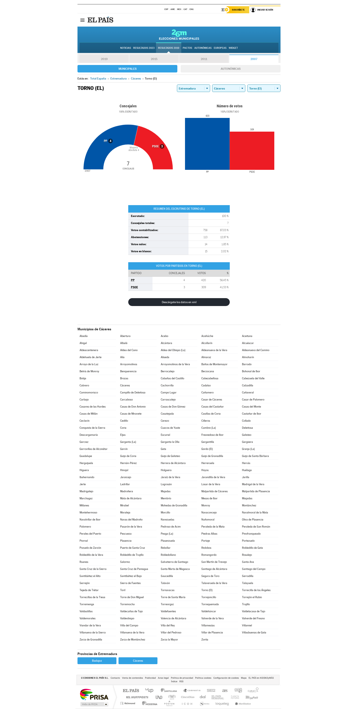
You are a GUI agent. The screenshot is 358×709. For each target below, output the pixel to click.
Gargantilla (207, 441)
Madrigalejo (86, 491)
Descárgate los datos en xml (179, 302)
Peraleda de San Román (256, 526)
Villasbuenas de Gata (254, 632)
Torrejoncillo (208, 597)
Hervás (246, 463)
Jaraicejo (125, 477)
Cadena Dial (203, 697)
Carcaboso (126, 399)
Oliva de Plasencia (252, 519)
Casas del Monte (251, 406)
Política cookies (203, 678)
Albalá (123, 343)
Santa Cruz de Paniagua (134, 569)
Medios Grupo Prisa (94, 704)
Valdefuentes (168, 611)
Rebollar (166, 547)
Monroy (205, 505)
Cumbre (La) (208, 427)
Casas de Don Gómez (173, 406)
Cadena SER (210, 690)
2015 (154, 59)
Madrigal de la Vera (253, 484)
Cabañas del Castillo (172, 378)
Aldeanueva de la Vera (214, 350)
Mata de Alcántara (131, 498)
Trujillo (246, 604)
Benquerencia (128, 371)
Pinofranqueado (251, 533)
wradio (171, 697)
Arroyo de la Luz (89, 364)
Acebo (164, 336)
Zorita (204, 639)
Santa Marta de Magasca (175, 569)
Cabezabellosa (209, 378)
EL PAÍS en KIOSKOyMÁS (261, 678)
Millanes (84, 505)
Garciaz (84, 441)
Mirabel (124, 505)
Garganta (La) (128, 441)
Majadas (166, 491)
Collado (246, 420)
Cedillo (124, 420)
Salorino (125, 561)
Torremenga (87, 604)
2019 (104, 59)
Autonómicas (231, 68)
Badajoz (97, 660)
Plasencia (126, 540)
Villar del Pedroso (171, 632)
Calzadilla (247, 385)
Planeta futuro (233, 697)
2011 (204, 59)
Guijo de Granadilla (212, 456)
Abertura (125, 336)
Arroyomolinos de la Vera (175, 364)
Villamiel (247, 625)
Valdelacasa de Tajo (253, 611)
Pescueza (126, 533)
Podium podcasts (169, 703)
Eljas (123, 434)
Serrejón (85, 583)
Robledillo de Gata (252, 547)
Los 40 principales (150, 690)
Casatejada (167, 413)
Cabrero (84, 385)
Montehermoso (88, 512)
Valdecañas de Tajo (131, 611)
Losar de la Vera (210, 484)
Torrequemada (210, 604)
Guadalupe (86, 456)
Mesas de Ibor (209, 498)
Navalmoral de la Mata (255, 512)
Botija (83, 378)
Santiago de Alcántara (214, 569)
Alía (122, 357)
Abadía (84, 336)
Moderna (149, 703)
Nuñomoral (207, 519)
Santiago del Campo (253, 569)
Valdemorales (88, 618)
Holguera (166, 470)
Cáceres (125, 385)
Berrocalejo (167, 371)
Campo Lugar (169, 392)
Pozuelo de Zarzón (90, 547)
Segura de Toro (210, 576)
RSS (181, 681)
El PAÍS (131, 690)
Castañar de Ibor (251, 413)
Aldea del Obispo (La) (173, 350)
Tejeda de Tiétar (89, 590)
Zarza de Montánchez (132, 639)
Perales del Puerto (90, 533)
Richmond (128, 703)
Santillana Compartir (192, 690)
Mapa (244, 678)
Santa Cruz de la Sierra (93, 569)
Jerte (83, 484)
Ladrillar (125, 484)
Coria (123, 427)
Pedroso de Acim (171, 526)
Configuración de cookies (226, 678)
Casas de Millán (89, 413)
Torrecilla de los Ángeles (256, 590)
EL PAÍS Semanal (218, 697)
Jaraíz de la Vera (170, 477)
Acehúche (207, 336)
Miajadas (247, 498)
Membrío (166, 498)
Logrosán (166, 484)
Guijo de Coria (128, 456)
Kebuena (248, 697)
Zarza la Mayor (169, 639)
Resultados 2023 (144, 48)
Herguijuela (86, 463)
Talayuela (247, 583)
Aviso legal (163, 678)
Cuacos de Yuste (170, 427)
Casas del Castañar (212, 406)
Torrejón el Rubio (252, 597)
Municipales (128, 68)
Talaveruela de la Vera (214, 583)
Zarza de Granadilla (91, 639)
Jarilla (245, 477)
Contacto (115, 678)
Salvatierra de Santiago (174, 561)
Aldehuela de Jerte (91, 357)
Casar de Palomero (253, 399)
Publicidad (150, 678)
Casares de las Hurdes (93, 406)
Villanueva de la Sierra (93, 632)
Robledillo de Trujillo (132, 554)
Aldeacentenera (89, 350)
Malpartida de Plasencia (256, 491)
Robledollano (168, 554)
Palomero (85, 526)
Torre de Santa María (173, 597)
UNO (159, 697)
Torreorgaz (167, 604)
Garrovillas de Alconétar (94, 449)
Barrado (247, 364)
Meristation (242, 703)
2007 (253, 59)
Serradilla (247, 576)
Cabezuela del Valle (253, 378)
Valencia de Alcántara (173, 618)
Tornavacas (167, 590)
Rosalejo (247, 554)
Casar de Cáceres (211, 399)
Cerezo (165, 420)
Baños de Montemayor (214, 364)
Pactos (187, 48)
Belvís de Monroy (89, 371)
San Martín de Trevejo (214, 561)
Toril (122, 590)
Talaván (165, 583)
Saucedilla (167, 576)
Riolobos (206, 547)
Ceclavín (85, 420)
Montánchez (249, 505)
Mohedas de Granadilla (174, 505)
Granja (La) (248, 449)
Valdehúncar (208, 611)
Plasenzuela (168, 540)
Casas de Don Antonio (133, 406)
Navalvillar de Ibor (90, 519)
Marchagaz (86, 498)
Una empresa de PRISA (94, 694)
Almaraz (206, 357)
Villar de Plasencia (212, 632)
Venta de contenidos (132, 678)
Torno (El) (207, 590)
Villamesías (208, 625)
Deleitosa (247, 427)
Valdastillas (86, 611)
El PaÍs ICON (187, 703)
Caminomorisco (89, 392)
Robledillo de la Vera (91, 554)
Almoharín (248, 357)
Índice (174, 681)
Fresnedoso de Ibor (212, 434)
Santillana (170, 690)
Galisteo (246, 434)
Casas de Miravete (131, 413)
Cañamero (207, 392)
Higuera (84, 470)
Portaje (205, 540)
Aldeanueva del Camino (255, 350)
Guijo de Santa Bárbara (255, 456)
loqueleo (222, 703)
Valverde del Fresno (253, 618)
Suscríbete (238, 9)
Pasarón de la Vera (131, 526)
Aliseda (165, 357)
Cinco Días (187, 697)
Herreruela (207, 463)
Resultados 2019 (168, 48)
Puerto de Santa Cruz (132, 547)
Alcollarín (206, 343)
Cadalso (206, 385)
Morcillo (165, 512)
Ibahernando (87, 477)
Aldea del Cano (129, 350)
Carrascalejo (168, 399)
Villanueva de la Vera (132, 632)
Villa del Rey (168, 625)
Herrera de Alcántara (173, 463)
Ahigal (83, 343)
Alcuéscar (248, 343)
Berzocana (207, 371)
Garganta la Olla (170, 441)
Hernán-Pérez (128, 463)
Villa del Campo (129, 625)
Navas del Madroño (131, 519)
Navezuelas (167, 519)
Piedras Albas (209, 533)
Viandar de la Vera (90, 625)
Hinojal (124, 470)
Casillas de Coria (211, 413)
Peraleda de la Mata (213, 526)
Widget (233, 48)
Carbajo (84, 399)
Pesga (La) (167, 533)
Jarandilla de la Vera (213, 477)
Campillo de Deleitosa (132, 392)
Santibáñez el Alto (90, 576)
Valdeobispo (127, 618)
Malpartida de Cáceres (214, 491)
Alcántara (166, 343)
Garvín (124, 449)
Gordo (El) (207, 449)
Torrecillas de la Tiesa (92, 597)
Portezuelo (248, 540)
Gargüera (247, 441)
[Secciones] (82, 20)
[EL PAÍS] (100, 20)
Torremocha (127, 604)
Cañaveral (248, 392)
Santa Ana (248, 561)
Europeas (220, 48)
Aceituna (247, 336)
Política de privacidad (182, 678)
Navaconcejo (209, 512)
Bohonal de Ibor (251, 371)
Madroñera (126, 491)
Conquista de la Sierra (92, 427)
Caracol (252, 690)
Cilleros (205, 420)
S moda (204, 703)
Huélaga (247, 470)
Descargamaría (89, 434)
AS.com (223, 690)
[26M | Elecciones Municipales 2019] (179, 34)
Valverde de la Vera (212, 618)
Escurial (165, 434)
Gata (163, 449)
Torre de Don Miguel (132, 597)
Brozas (124, 378)
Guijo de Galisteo (170, 456)
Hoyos (205, 470)
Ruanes (84, 561)
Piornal (84, 540)
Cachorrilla (167, 385)
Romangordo (208, 554)
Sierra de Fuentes (130, 583)
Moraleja (125, 512)
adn (236, 690)
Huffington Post (136, 697)
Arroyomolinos (128, 364)
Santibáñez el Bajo (131, 576)
